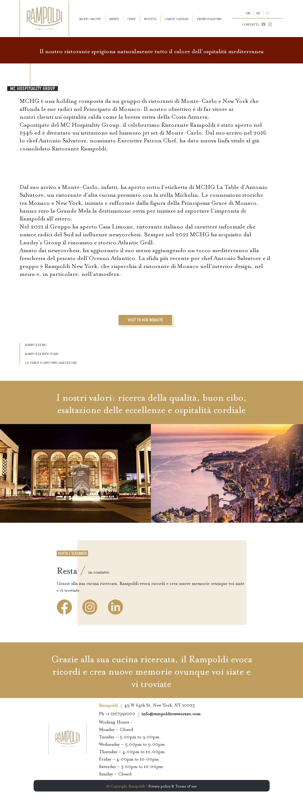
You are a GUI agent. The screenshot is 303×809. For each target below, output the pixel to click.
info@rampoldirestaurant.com (171, 714)
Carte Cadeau (177, 18)
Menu (114, 18)
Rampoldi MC (36, 344)
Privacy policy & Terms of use (172, 785)
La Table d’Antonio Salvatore (51, 362)
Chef (131, 18)
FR (258, 12)
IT (267, 12)
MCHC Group (90, 18)
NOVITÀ (150, 18)
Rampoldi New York (42, 353)
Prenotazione (209, 18)
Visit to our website (145, 320)
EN (248, 12)
